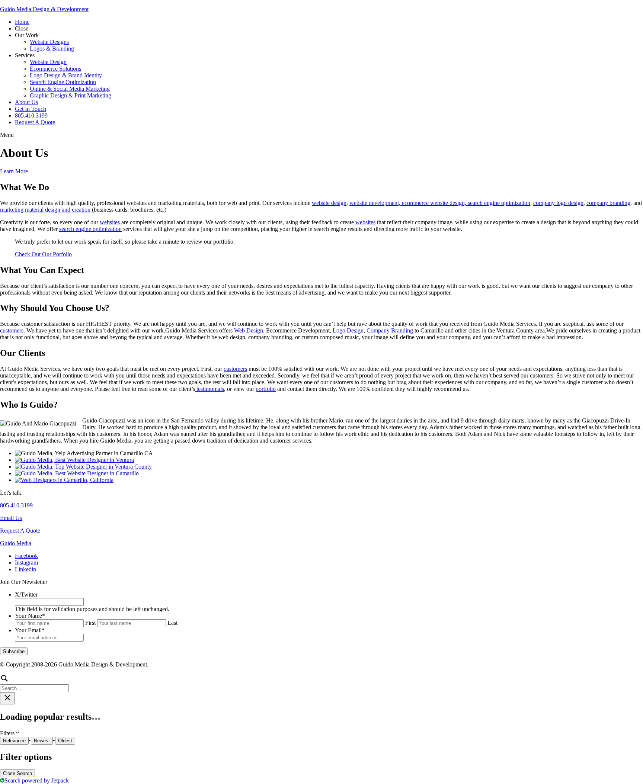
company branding (608, 203)
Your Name (30, 616)
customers (11, 330)
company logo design (558, 203)
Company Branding (390, 330)
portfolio (266, 389)
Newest (42, 740)
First (90, 623)
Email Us (11, 518)
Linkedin (25, 569)
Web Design (248, 330)
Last (172, 623)
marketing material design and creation (46, 209)
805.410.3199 (16, 505)
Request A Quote (20, 530)
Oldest (65, 740)
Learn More (14, 171)
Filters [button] (17, 733)
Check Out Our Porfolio (43, 254)
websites (110, 222)
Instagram (26, 562)
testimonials (209, 389)
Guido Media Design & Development (44, 9)
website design (329, 203)
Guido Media (15, 543)
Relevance (14, 740)
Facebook (26, 556)
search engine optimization (90, 229)
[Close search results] (7, 698)
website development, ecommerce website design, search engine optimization (439, 203)
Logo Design (348, 330)
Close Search (17, 773)
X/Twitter (26, 594)
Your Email (30, 630)
